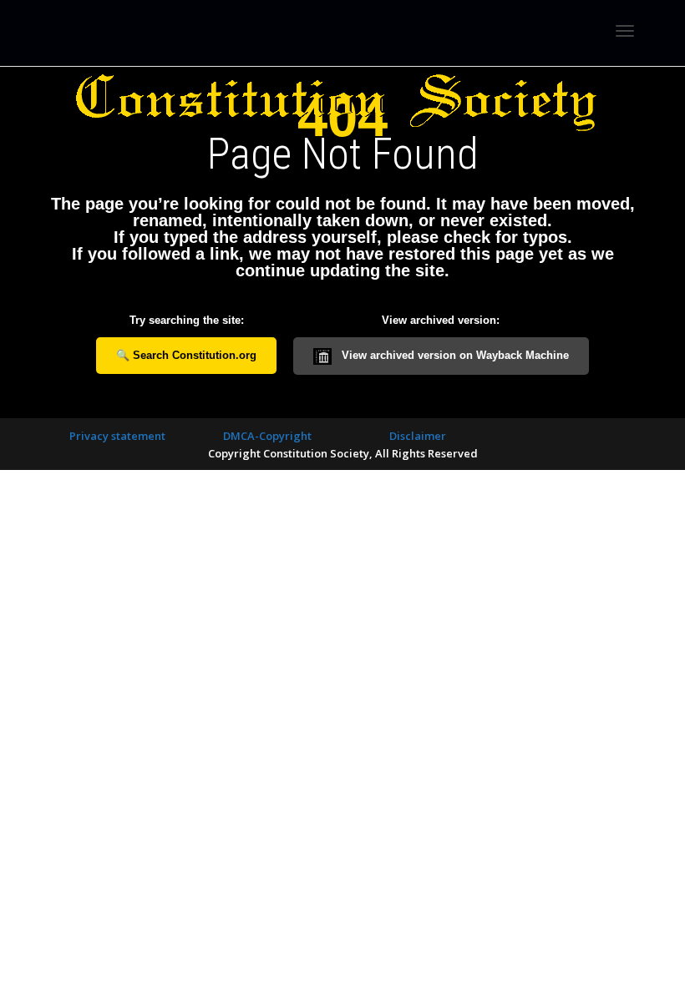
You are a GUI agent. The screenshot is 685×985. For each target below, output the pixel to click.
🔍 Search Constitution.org (186, 355)
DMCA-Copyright (267, 435)
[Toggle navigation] (624, 31)
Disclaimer (417, 435)
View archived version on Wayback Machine (453, 355)
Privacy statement (117, 435)
